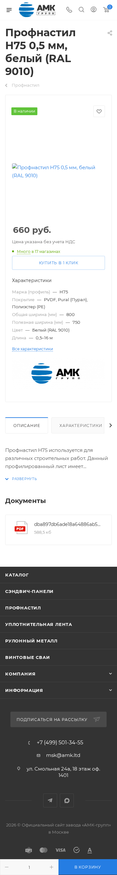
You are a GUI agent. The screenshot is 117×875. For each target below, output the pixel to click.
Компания (20, 673)
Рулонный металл (31, 640)
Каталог (17, 574)
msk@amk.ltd (63, 755)
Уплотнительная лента (38, 624)
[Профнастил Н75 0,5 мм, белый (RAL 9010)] (58, 171)
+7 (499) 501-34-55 (60, 742)
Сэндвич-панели (29, 591)
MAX (67, 800)
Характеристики (80, 425)
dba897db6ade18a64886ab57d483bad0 (68, 524)
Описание (26, 425)
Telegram (50, 800)
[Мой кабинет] (94, 10)
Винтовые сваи (27, 657)
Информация (24, 690)
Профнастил (23, 607)
